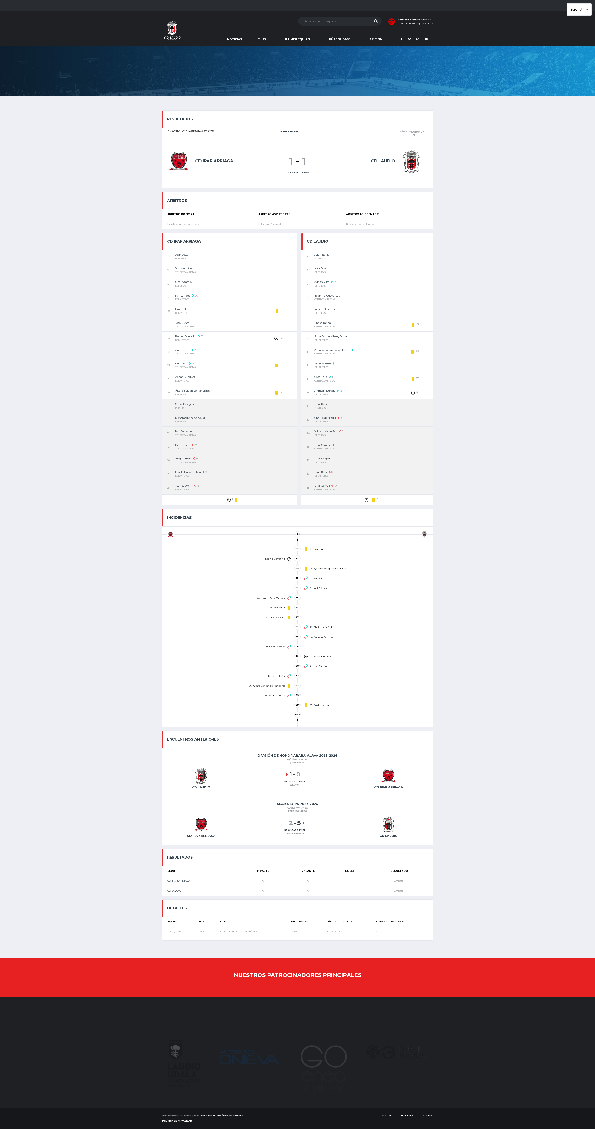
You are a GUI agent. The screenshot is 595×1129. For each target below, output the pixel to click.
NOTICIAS (234, 39)
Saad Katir (320, 472)
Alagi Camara (183, 458)
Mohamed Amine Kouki (190, 417)
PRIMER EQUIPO (297, 39)
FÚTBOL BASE (339, 39)
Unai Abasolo (183, 282)
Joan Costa (181, 254)
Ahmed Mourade (324, 390)
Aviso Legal (207, 1115)
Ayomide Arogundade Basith (332, 350)
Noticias (407, 1115)
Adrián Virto (321, 282)
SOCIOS (427, 1115)
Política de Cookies (230, 1115)
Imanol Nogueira (324, 309)
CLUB (262, 39)
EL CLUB (386, 1115)
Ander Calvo (182, 350)
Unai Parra (321, 404)
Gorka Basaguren (186, 404)
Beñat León (182, 445)
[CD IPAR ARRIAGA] (179, 161)
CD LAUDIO (174, 890)
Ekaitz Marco (183, 309)
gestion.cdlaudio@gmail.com (415, 23)
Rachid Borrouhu (186, 336)
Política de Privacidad (177, 1120)
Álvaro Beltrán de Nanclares (192, 390)
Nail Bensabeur (184, 431)
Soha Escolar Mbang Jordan (331, 336)
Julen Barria (321, 254)
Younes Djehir (183, 485)
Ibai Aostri (181, 363)
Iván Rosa (320, 268)
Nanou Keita (183, 295)
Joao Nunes (182, 322)
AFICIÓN (376, 39)
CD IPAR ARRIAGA (178, 880)
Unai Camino (322, 445)
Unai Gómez (322, 485)
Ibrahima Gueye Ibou (327, 295)
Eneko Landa (322, 322)
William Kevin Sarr (325, 431)
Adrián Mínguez (185, 377)
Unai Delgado (322, 458)
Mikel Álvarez (322, 363)
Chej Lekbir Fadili (325, 417)
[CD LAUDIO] (411, 161)
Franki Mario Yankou (188, 472)
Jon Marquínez (184, 268)
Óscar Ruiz (320, 377)
